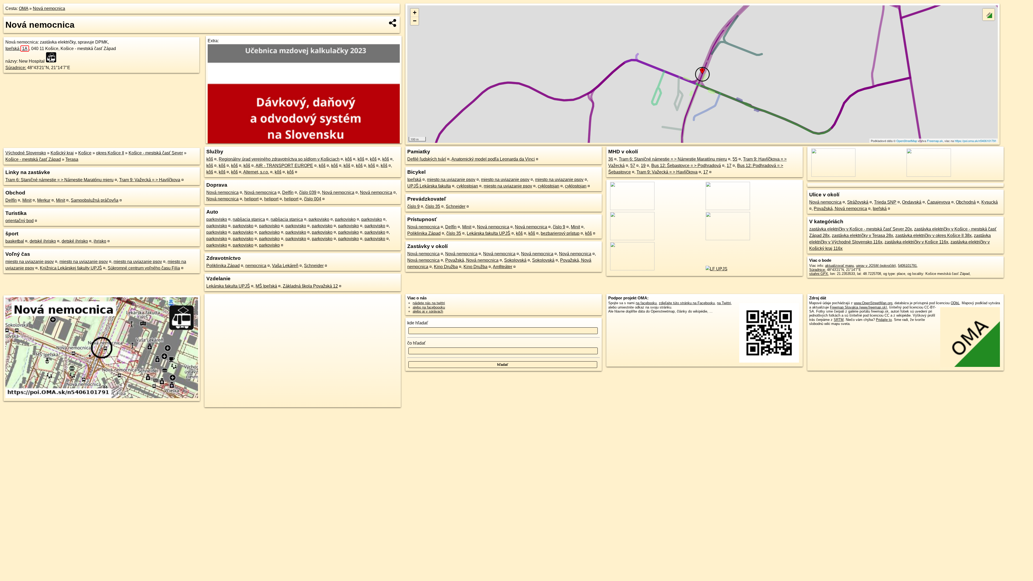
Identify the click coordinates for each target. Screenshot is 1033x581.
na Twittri (724, 303)
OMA (23, 8)
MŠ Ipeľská (266, 286)
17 (729, 165)
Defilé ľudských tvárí (426, 159)
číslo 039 (307, 192)
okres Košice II (110, 153)
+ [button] (414, 12)
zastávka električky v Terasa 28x (862, 235)
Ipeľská (16, 48)
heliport (251, 199)
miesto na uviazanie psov (29, 261)
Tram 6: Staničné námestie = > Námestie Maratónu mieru (59, 180)
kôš (209, 159)
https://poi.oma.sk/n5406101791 (975, 141)
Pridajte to (884, 320)
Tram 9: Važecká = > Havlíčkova (149, 180)
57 (632, 165)
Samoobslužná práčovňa (94, 200)
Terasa (71, 159)
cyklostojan (467, 186)
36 (610, 159)
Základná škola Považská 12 (310, 286)
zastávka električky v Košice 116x (916, 242)
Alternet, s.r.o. (256, 172)
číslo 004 (312, 199)
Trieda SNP (885, 202)
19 (643, 165)
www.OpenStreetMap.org (873, 303)
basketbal (14, 241)
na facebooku (646, 303)
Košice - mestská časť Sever (156, 153)
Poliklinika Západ (223, 265)
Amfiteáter (502, 266)
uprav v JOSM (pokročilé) (876, 266)
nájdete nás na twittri (429, 303)
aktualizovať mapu (839, 266)
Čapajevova (938, 202)
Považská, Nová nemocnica (471, 260)
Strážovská (857, 202)
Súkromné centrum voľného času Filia (144, 268)
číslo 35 (432, 206)
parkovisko (216, 219)
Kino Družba (446, 266)
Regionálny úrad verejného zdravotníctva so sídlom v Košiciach (279, 159)
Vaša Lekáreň (285, 265)
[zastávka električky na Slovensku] (52, 57)
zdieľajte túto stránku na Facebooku (687, 303)
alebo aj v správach (428, 311)
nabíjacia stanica (249, 219)
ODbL (955, 303)
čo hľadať (416, 343)
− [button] (414, 20)
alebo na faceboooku (429, 307)
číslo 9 (413, 206)
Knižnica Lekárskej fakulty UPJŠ (71, 268)
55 (735, 159)
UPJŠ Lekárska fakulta (429, 186)
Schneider (314, 265)
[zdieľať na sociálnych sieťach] (393, 23)
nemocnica (255, 265)
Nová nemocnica (49, 8)
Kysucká (989, 202)
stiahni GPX (818, 274)
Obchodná (966, 202)
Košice (84, 153)
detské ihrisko (43, 241)
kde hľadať (417, 323)
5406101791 (907, 266)
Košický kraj (62, 153)
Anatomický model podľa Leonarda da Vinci (493, 159)
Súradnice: (15, 67)
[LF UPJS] (715, 269)
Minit (26, 200)
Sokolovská (515, 260)
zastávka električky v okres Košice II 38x (933, 235)
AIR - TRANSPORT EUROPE (284, 165)
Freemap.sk (935, 141)
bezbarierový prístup (560, 233)
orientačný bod (19, 220)
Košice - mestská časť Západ (33, 159)
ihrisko (100, 241)
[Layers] (989, 14)
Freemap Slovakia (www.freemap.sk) (858, 307)
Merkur (43, 200)
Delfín (11, 200)
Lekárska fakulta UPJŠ (228, 286)
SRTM (839, 320)
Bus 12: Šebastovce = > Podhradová (686, 165)
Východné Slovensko (25, 153)
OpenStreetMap (906, 141)
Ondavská (911, 202)
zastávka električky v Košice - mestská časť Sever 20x (860, 229)
